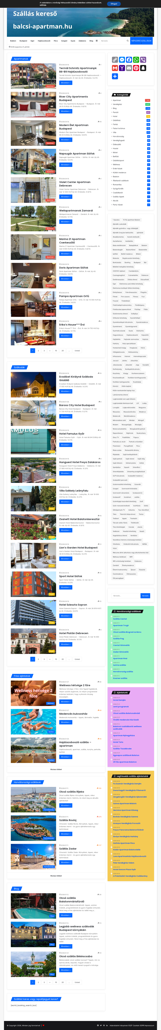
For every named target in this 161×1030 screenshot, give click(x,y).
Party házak (118, 205)
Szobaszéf (116, 497)
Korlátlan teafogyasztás (121, 382)
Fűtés (146, 309)
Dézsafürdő (145, 279)
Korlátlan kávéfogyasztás (137, 378)
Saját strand (130, 459)
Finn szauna (125, 297)
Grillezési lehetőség (120, 318)
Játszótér (128, 365)
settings (43, 5)
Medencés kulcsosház (73, 714)
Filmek (115, 297)
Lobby (144, 403)
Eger (32, 41)
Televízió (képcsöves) (127, 514)
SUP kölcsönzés (118, 476)
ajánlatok (140, 233)
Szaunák (137, 484)
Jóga (137, 365)
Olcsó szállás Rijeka (71, 791)
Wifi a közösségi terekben (122, 561)
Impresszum (149, 1025)
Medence (142, 412)
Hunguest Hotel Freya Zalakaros (80, 462)
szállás (136, 497)
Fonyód (115, 301)
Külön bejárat (126, 386)
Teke (114, 514)
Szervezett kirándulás (129, 489)
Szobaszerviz (137, 493)
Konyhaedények (118, 378)
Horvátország (118, 136)
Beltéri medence (127, 254)
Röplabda (116, 454)
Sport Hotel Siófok (71, 576)
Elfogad (114, 4)
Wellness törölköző (119, 557)
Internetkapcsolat (140, 356)
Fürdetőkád (126, 301)
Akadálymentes (118, 237)
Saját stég (141, 459)
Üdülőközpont (118, 160)
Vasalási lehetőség (129, 531)
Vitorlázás (116, 544)
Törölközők (135, 523)
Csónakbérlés (133, 275)
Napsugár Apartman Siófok (77, 153)
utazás (139, 527)
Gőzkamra (140, 331)
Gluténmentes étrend (120, 314)
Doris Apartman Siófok (74, 267)
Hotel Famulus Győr (72, 433)
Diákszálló (117, 144)
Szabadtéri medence (135, 476)
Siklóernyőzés (131, 463)
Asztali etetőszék (133, 237)
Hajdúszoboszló (44, 41)
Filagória (143, 292)
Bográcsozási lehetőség (131, 258)
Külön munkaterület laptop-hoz (124, 390)
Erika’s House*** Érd (72, 324)
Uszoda (131, 527)
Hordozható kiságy (119, 348)
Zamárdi (116, 565)
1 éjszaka (116, 220)
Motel (115, 152)
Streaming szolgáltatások (136, 471)
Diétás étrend (132, 279)
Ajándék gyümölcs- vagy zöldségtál (125, 228)
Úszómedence (118, 574)
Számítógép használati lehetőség (124, 501)
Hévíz (143, 348)
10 (56, 351)
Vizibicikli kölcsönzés (131, 544)
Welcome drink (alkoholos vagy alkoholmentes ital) (130, 553)
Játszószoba (117, 365)
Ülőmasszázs (131, 574)
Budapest (23, 41)
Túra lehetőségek (119, 527)
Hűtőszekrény (133, 352)
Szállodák (19, 367)
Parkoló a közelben (136, 442)
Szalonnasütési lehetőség (122, 484)
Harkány (116, 343)
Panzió (115, 112)
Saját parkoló (117, 459)
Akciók (115, 201)
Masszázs (116, 412)
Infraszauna (117, 356)
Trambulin (133, 518)
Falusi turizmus (119, 128)
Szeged (64, 41)
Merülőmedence (129, 416)
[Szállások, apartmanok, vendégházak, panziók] (80, 18)
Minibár (132, 420)
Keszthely (116, 373)
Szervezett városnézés (121, 493)
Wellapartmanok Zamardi (76, 210)
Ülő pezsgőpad (118, 578)
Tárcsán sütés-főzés (120, 523)
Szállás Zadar (68, 848)
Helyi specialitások (129, 343)
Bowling (127, 262)
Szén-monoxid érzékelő (121, 506)
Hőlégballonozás (119, 352)
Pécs (56, 41)
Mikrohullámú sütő (119, 420)
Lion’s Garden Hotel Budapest (78, 547)
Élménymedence (128, 565)
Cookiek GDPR (138, 1025)
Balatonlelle (143, 250)
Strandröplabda (118, 471)
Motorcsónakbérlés (119, 429)
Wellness (116, 165)
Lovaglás (116, 407)
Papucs (136, 437)
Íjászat (133, 570)
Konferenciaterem (138, 373)
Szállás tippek (118, 197)
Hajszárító (145, 335)
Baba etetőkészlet (119, 245)
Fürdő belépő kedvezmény (122, 305)
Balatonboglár (118, 250)
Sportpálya (116, 467)
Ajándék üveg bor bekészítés (123, 233)
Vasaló (141, 531)
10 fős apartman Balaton (131, 220)
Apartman (117, 100)
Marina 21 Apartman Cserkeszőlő (72, 240)
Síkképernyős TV (119, 510)
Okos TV (116, 437)
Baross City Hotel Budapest (77, 405)
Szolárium (127, 497)
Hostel (115, 148)
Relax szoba (117, 450)
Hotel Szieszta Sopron (73, 604)
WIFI (131, 557)
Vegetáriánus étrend (120, 535)
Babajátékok (133, 245)
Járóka (124, 361)
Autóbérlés (129, 241)
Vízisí (115, 548)
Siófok (141, 463)
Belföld (115, 156)
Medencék (116, 416)
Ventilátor (133, 535)
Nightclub (129, 433)
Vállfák (144, 544)
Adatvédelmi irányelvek (119, 1025)
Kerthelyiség (117, 369)
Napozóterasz (118, 433)
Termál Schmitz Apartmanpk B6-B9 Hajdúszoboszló (78, 69)
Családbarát (118, 193)
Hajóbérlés (116, 339)
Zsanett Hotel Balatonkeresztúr (79, 519)
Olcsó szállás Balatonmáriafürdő (71, 899)
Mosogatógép (126, 425)
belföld (115, 254)
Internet (127, 356)
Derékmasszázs (118, 279)
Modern (115, 425)
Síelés (146, 506)
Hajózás (145, 339)
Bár (145, 262)
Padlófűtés (126, 437)
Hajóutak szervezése (131, 339)
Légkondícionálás (129, 407)
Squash (126, 467)
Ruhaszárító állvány (132, 450)
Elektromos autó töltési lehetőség (131, 284)
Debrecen (145, 275)
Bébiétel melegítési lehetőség (123, 267)
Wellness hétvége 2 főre (74, 685)
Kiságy (125, 373)
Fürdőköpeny (139, 305)
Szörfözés (136, 506)
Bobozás (116, 258)
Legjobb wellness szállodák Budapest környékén (76, 928)
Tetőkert (116, 518)
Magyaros (142, 407)
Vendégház (117, 104)
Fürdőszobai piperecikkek (122, 309)
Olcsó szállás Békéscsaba (75, 956)
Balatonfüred (130, 250)
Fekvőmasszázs (131, 292)
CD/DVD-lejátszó (119, 271)
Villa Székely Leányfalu (74, 490)
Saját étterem (117, 463)
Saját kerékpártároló (130, 454)
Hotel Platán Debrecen (74, 633)
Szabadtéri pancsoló (120, 480)
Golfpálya (134, 314)
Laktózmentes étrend (120, 395)
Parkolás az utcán (119, 442)
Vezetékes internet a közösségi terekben (127, 540)
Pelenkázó (116, 446)
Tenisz (141, 514)
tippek (124, 518)
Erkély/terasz (117, 292)
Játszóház (134, 361)
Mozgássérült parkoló (137, 429)
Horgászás (133, 348)
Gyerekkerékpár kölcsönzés (123, 322)
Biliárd (138, 254)
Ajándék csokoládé (119, 224)
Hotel (115, 116)
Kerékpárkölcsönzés (132, 369)
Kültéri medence (119, 173)
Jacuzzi (115, 361)
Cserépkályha (133, 271)
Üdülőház (116, 120)
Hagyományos (118, 335)
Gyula (73, 41)
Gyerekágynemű (131, 326)
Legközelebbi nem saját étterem (124, 399)
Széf (141, 501)
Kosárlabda (137, 382)
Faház (115, 124)
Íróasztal (142, 570)
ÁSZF (130, 1025)
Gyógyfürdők (118, 189)
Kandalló (146, 365)
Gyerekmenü (117, 326)
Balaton (13, 41)
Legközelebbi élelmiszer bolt (123, 403)
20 (63, 351)
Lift (137, 403)
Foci (143, 297)
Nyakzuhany (141, 433)
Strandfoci (136, 467)
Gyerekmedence (142, 322)
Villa (114, 132)
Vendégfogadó (119, 140)
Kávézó (115, 386)
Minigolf (141, 420)
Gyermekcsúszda (119, 331)
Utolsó (77, 351)
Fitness (135, 297)
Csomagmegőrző (119, 275)
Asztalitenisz (117, 241)
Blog (91, 41)
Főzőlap (137, 309)
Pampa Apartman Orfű (74, 296)
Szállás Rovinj (67, 820)
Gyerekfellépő (135, 318)
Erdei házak (117, 169)
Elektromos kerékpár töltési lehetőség (126, 288)
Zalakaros (82, 41)
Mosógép (138, 425)
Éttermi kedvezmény (120, 570)
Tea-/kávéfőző (143, 510)
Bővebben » (65, 83)
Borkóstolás (117, 262)
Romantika (117, 185)
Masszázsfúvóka (130, 412)
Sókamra (131, 510)
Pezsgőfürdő (128, 446)
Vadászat (116, 531)
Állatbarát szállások (121, 181)
